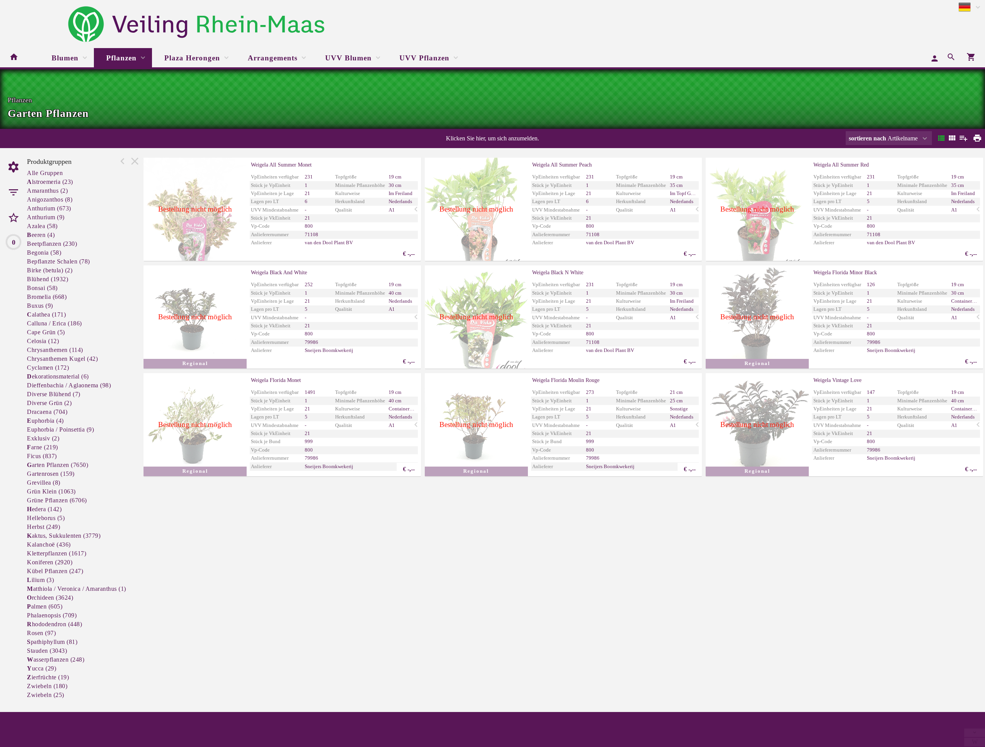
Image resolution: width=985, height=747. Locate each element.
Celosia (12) (43, 341)
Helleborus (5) (46, 518)
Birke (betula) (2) (49, 270)
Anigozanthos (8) (49, 199)
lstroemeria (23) (50, 181)
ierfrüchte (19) (48, 677)
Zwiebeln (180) (47, 686)
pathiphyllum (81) (52, 642)
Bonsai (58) (42, 288)
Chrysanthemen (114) (55, 350)
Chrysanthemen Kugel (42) (62, 358)
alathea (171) (46, 314)
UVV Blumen (348, 58)
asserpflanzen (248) (55, 659)
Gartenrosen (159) (51, 473)
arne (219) (42, 447)
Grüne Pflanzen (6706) (57, 500)
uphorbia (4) (45, 420)
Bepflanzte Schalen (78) (58, 261)
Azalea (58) (42, 226)
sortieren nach (868, 138)
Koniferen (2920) (49, 562)
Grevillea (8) (43, 482)
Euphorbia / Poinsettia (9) (60, 429)
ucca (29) (41, 668)
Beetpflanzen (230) (52, 243)
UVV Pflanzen (424, 58)
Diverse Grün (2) (49, 403)
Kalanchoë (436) (49, 544)
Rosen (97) (41, 633)
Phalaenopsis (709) (52, 615)
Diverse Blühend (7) (53, 394)
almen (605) (44, 606)
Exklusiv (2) (43, 438)
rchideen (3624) (50, 597)
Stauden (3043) (47, 650)
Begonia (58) (44, 252)
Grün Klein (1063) (51, 491)
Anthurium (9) (46, 217)
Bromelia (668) (47, 296)
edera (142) (44, 509)
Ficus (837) (42, 456)
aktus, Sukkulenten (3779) (63, 535)
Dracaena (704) (47, 412)
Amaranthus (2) (47, 190)
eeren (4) (41, 235)
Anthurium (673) (49, 208)
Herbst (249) (43, 527)
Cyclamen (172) (48, 367)
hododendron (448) (54, 624)
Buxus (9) (40, 305)
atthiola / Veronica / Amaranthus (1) (76, 588)
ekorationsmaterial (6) (58, 376)
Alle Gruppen (45, 173)
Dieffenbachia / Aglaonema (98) (69, 385)
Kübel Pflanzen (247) (55, 571)
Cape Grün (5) (46, 332)
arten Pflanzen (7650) (57, 465)
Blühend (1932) (47, 279)
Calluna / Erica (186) (54, 323)
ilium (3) (40, 580)
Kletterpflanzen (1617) (56, 553)
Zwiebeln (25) (45, 695)
